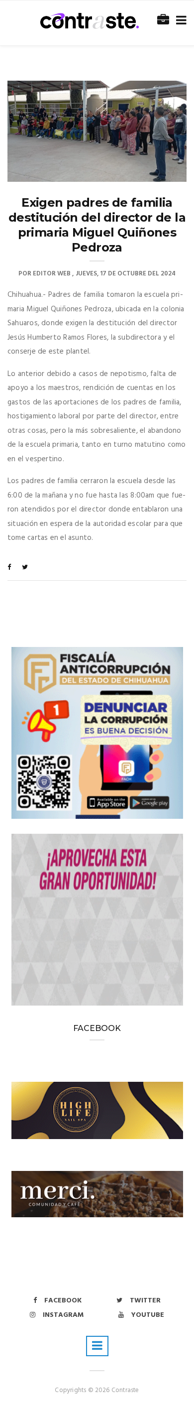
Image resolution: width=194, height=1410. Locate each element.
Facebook (63, 1300)
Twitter (145, 1300)
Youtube (147, 1315)
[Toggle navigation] (179, 20)
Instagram (63, 1315)
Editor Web (52, 273)
